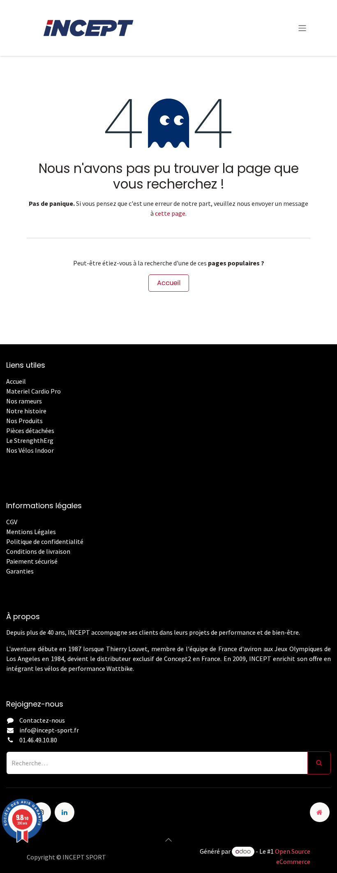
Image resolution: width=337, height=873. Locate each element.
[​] (6, 581)
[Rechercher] (319, 762)
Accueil (168, 283)
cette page (170, 213)
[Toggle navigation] (302, 28)
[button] (168, 840)
